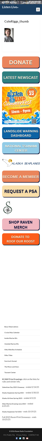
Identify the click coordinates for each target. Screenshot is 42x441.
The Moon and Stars (11, 367)
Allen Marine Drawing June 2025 (14, 404)
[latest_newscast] (21, 83)
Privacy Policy (21, 435)
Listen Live (9, 7)
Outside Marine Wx (11, 344)
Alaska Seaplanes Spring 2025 (13, 393)
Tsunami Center (10, 372)
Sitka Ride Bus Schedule (13, 350)
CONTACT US (33, 435)
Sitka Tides (8, 355)
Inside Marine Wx (10, 338)
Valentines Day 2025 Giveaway (13, 387)
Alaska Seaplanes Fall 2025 (12, 412)
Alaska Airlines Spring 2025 (12, 398)
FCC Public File (9, 435)
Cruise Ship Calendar (12, 332)
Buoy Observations (11, 327)
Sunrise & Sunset (10, 361)
